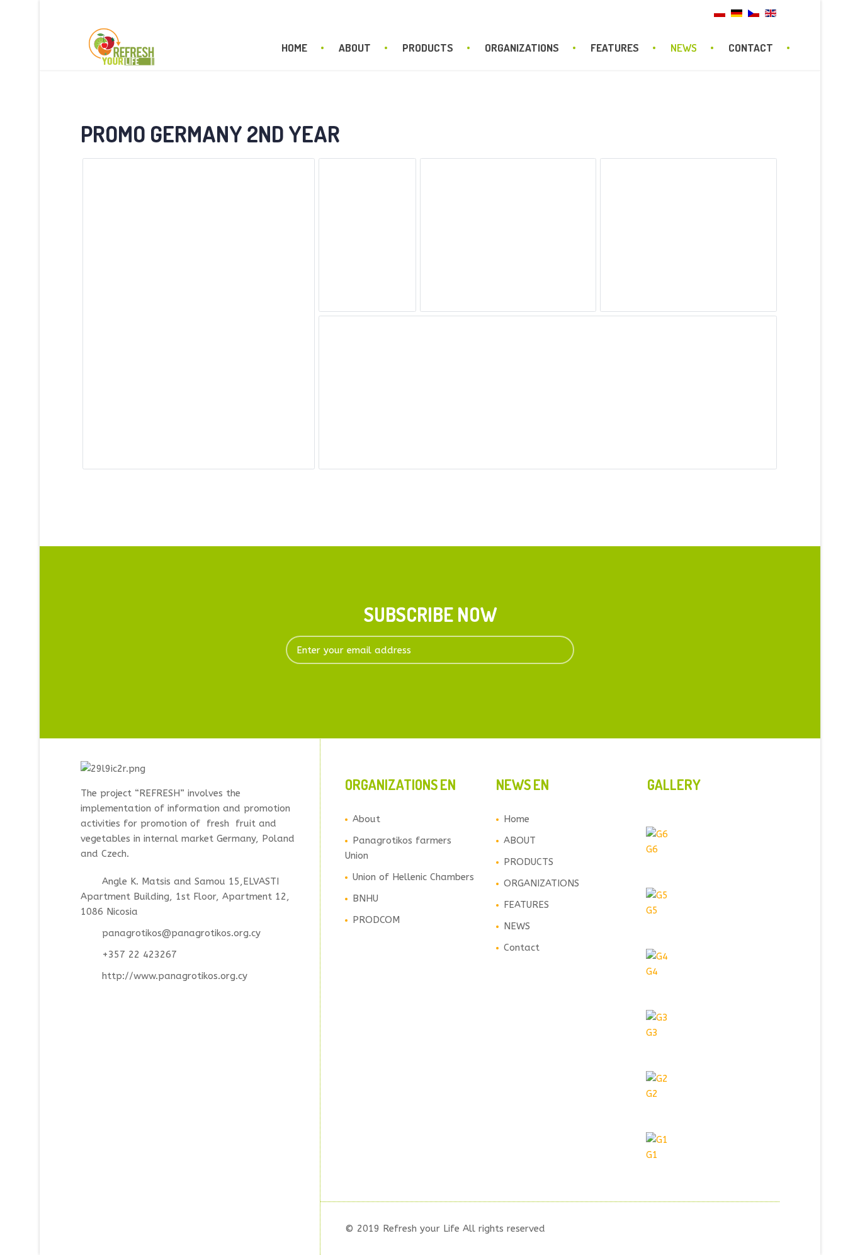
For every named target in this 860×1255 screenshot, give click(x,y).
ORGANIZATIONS (522, 47)
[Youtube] (115, 12)
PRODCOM (376, 919)
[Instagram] (130, 12)
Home (294, 47)
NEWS (683, 47)
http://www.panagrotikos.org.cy (174, 976)
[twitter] (100, 12)
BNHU (365, 898)
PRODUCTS (427, 47)
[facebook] (85, 12)
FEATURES (615, 47)
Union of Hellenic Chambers (413, 877)
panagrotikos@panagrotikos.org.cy (181, 933)
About (366, 819)
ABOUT (355, 47)
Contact (750, 47)
